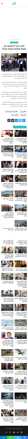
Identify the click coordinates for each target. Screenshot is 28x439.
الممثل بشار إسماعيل (11, 111)
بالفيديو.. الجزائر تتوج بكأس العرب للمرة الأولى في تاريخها (21, 419)
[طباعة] (8, 120)
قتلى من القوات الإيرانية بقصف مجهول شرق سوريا (21, 229)
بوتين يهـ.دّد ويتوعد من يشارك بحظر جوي (7, 372)
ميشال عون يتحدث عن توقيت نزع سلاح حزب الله (21, 269)
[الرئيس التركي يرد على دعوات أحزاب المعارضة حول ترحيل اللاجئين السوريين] (7, 380)
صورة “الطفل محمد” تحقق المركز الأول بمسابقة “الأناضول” (8, 256)
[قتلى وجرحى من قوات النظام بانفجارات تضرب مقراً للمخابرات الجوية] (7, 293)
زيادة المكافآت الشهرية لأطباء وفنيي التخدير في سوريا (7, 170)
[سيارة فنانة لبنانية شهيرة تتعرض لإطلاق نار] (21, 178)
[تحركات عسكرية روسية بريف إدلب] (7, 193)
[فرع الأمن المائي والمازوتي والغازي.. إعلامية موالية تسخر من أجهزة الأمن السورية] (7, 207)
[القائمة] (2, 4)
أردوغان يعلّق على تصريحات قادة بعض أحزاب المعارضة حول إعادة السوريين (7, 140)
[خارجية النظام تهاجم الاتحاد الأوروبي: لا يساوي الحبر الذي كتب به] (21, 164)
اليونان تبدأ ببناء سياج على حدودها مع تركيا (7, 328)
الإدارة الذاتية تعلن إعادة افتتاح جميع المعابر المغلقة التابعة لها (7, 358)
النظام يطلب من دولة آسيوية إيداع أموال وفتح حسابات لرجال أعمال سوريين (21, 314)
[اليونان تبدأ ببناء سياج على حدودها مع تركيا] (7, 322)
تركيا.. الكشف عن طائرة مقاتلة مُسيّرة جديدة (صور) (21, 328)
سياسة (11, 39)
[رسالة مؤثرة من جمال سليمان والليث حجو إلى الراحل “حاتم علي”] (7, 235)
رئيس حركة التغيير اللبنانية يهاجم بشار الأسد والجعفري (21, 299)
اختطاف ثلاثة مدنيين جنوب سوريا (21, 401)
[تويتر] (20, 120)
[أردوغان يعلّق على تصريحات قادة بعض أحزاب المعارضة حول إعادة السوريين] (7, 133)
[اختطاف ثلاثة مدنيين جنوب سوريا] (21, 396)
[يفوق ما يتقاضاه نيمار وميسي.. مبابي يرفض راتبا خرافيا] (21, 193)
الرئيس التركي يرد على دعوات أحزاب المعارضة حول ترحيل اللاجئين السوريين (8, 387)
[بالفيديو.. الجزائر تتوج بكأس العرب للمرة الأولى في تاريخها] (21, 412)
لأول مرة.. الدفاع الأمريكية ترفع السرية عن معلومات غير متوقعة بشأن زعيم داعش (7, 314)
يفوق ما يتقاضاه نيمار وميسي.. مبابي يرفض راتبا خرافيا (21, 200)
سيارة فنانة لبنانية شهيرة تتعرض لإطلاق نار (21, 184)
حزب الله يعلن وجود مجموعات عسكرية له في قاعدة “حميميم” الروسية (21, 372)
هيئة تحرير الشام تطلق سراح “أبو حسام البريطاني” (21, 255)
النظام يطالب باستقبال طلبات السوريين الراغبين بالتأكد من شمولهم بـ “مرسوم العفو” (7, 185)
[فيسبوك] (23, 120)
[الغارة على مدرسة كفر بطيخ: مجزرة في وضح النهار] (7, 148)
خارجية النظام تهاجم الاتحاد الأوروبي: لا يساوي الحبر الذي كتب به (21, 170)
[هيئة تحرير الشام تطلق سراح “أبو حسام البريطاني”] (21, 249)
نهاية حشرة (14, 115)
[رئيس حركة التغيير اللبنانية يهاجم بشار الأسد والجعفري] (21, 293)
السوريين (22, 111)
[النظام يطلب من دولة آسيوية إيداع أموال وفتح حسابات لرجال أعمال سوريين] (21, 307)
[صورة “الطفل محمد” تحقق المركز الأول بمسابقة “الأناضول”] (7, 249)
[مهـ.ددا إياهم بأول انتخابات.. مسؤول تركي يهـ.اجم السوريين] (21, 235)
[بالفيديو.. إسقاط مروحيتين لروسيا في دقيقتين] (21, 352)
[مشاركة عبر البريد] (12, 120)
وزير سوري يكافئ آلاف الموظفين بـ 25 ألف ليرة (7, 282)
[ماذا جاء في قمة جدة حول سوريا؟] (7, 223)
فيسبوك (23, 115)
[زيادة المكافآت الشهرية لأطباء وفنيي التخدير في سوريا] (7, 164)
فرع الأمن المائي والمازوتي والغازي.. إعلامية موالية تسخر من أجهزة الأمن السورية (7, 215)
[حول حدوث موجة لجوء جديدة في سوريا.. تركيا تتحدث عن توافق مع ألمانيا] (7, 412)
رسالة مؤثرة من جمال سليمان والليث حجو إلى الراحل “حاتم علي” (7, 242)
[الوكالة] (14, 3)
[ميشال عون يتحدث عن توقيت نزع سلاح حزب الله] (21, 263)
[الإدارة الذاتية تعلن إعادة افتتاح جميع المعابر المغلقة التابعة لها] (7, 352)
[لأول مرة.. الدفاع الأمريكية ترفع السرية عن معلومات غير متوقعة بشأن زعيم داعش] (7, 307)
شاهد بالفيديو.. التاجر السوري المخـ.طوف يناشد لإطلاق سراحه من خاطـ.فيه (21, 140)
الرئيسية (15, 39)
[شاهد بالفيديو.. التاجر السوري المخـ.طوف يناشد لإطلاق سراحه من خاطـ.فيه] (21, 133)
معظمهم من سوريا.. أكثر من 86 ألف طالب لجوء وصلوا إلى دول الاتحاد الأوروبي (21, 156)
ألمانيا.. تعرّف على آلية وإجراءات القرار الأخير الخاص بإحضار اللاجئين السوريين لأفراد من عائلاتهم (22, 284)
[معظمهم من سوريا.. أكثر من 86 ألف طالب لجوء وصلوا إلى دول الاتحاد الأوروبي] (21, 148)
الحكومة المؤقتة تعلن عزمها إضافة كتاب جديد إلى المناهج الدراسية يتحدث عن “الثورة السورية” (7, 404)
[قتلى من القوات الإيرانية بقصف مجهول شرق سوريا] (21, 223)
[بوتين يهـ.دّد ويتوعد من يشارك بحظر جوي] (7, 366)
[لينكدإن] (16, 120)
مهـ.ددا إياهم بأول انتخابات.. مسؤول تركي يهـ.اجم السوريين (21, 242)
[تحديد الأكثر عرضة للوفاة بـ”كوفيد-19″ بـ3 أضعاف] (7, 263)
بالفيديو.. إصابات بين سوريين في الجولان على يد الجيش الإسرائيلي (21, 341)
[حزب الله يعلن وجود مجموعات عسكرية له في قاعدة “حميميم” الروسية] (21, 366)
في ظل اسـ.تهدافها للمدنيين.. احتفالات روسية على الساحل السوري (21, 386)
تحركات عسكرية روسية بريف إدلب (8, 199)
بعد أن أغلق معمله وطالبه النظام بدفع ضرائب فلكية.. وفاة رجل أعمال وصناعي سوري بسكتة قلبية (7, 343)
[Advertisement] (14, 23)
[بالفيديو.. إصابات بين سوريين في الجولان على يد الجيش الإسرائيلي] (21, 335)
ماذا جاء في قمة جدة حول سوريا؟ (8, 229)
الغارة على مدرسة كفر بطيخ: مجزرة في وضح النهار (8, 155)
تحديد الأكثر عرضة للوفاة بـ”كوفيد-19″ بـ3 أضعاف (7, 269)
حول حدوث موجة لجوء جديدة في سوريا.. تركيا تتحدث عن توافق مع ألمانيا (8, 420)
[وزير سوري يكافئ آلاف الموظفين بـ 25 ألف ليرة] (7, 276)
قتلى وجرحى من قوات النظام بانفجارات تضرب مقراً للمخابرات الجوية (8, 299)
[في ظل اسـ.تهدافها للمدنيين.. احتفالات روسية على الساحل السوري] (21, 380)
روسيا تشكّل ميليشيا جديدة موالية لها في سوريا (22, 214)
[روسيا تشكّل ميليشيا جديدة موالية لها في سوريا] (21, 207)
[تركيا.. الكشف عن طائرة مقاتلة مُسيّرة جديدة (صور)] (21, 322)
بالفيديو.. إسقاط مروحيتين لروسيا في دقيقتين (21, 358)
